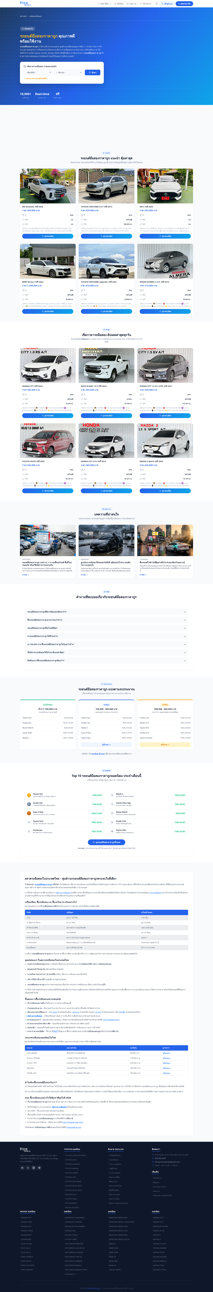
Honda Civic (144, 718)
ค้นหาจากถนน (114, 1194)
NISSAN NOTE (159, 1252)
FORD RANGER (27, 1269)
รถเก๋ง (54, 1012)
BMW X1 (112, 1244)
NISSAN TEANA (71, 1235)
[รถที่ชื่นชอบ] (156, 3)
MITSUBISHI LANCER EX (75, 1248)
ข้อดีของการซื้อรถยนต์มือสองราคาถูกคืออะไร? (45, 660)
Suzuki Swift (27, 733)
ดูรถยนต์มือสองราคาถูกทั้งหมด (108, 842)
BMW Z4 (112, 1265)
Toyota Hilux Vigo (123, 803)
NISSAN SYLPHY (159, 1244)
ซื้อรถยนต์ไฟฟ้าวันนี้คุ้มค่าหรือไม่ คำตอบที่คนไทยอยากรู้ (162, 562)
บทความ (133, 3)
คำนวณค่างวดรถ (159, 1187)
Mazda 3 (84, 728)
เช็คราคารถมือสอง (63, 892)
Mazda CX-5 (144, 723)
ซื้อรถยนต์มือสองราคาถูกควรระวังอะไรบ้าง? (44, 620)
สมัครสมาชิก (185, 3)
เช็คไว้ (55, 1031)
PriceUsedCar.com (73, 1127)
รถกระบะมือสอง (115, 1164)
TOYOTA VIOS (70, 1194)
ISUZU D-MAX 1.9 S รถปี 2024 (93, 386)
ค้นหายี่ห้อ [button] (104, 3)
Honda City (85, 723)
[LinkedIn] (33, 1167)
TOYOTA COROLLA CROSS (75, 1155)
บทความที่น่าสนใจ (106, 514)
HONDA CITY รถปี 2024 (32, 386)
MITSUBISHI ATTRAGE (74, 1252)
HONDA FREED (27, 1230)
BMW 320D (113, 1248)
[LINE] (39, 1167)
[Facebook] (22, 1167)
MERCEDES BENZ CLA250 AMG (121, 1222)
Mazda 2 (25, 738)
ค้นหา (94, 72)
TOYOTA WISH (71, 1203)
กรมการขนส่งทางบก (111, 1019)
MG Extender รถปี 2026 (32, 206)
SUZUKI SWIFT (115, 1269)
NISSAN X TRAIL (159, 1269)
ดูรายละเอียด (49, 236)
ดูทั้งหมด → (106, 744)
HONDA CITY (26, 1217)
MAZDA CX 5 (158, 1222)
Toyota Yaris (38, 821)
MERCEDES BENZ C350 (118, 1226)
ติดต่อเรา (156, 1182)
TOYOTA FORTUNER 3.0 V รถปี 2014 (96, 206)
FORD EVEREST (27, 1257)
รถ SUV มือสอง (114, 1173)
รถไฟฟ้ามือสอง (114, 1155)
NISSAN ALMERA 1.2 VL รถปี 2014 (154, 282)
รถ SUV (98, 1012)
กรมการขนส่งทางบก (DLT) (72, 1122)
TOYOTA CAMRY (71, 1173)
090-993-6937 (160, 1158)
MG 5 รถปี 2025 (146, 206)
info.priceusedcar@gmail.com (167, 1162)
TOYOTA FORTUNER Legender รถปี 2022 (99, 282)
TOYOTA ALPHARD (72, 1164)
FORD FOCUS (26, 1261)
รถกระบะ (76, 1012)
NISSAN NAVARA (160, 1248)
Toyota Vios (27, 718)
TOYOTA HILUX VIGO (73, 1190)
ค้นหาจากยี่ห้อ (114, 1177)
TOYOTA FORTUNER (73, 1181)
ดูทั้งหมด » (167, 1053)
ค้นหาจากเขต (114, 1199)
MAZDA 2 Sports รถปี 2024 (151, 461)
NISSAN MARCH (159, 1261)
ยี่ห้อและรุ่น (113, 1181)
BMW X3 (112, 1257)
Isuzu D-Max (86, 733)
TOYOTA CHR (70, 1177)
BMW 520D (113, 1252)
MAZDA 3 (157, 1239)
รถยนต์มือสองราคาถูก (43, 884)
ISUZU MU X (26, 1252)
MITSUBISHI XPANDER (74, 1244)
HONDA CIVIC (26, 1222)
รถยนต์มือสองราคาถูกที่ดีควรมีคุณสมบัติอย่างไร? (46, 611)
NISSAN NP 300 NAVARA (75, 1226)
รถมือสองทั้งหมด (35, 16)
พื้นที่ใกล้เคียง (114, 1190)
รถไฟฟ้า (122, 1012)
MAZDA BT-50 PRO (160, 1226)
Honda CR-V (144, 733)
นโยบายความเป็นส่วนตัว (162, 1195)
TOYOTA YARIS (71, 1199)
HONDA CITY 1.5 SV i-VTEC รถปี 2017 (156, 386)
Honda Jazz (26, 723)
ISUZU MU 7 (26, 1248)
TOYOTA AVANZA (72, 1168)
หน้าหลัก (23, 16)
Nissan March (27, 728)
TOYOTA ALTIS (71, 1160)
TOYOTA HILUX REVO (73, 1186)
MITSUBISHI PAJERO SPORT (76, 1269)
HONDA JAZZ (26, 1239)
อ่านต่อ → (25, 575)
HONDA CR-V (26, 1226)
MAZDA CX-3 (158, 1217)
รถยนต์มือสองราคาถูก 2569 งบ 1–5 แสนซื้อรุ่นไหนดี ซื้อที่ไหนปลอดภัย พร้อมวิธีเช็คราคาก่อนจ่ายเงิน (47, 563)
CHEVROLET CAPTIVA (73, 1222)
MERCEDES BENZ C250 (118, 1230)
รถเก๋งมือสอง (114, 1160)
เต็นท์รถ (120, 3)
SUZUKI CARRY (71, 1239)
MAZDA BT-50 (158, 1230)
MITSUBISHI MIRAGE (73, 1261)
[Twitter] (28, 1167)
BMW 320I (113, 1261)
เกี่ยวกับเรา (147, 3)
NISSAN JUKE (70, 1230)
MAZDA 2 (157, 1235)
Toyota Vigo (85, 738)
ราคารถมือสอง (155, 892)
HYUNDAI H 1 (70, 1274)
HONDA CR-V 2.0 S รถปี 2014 (93, 461)
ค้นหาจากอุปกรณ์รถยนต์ (118, 1203)
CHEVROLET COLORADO (75, 1217)
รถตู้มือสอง (113, 1168)
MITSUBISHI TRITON (73, 1257)
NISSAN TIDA (158, 1265)
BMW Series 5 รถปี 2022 (32, 282)
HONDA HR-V (26, 1235)
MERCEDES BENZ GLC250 (119, 1239)
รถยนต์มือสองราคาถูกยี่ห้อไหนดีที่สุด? (42, 628)
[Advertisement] (90, 125)
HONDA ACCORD (72, 1207)
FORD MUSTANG (27, 1265)
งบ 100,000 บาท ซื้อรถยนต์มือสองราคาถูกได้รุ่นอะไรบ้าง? (50, 644)
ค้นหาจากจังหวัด (115, 1186)
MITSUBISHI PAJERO (73, 1265)
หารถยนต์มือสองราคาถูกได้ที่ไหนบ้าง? (42, 636)
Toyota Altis (144, 728)
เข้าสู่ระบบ (168, 3)
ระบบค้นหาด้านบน (98, 754)
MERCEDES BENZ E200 (118, 1217)
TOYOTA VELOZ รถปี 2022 (33, 461)
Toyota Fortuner (146, 738)
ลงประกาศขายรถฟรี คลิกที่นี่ (36, 78)
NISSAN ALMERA (160, 1257)
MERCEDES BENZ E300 (118, 1235)
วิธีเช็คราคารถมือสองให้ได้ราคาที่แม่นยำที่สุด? (45, 652)
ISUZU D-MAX (26, 1244)
